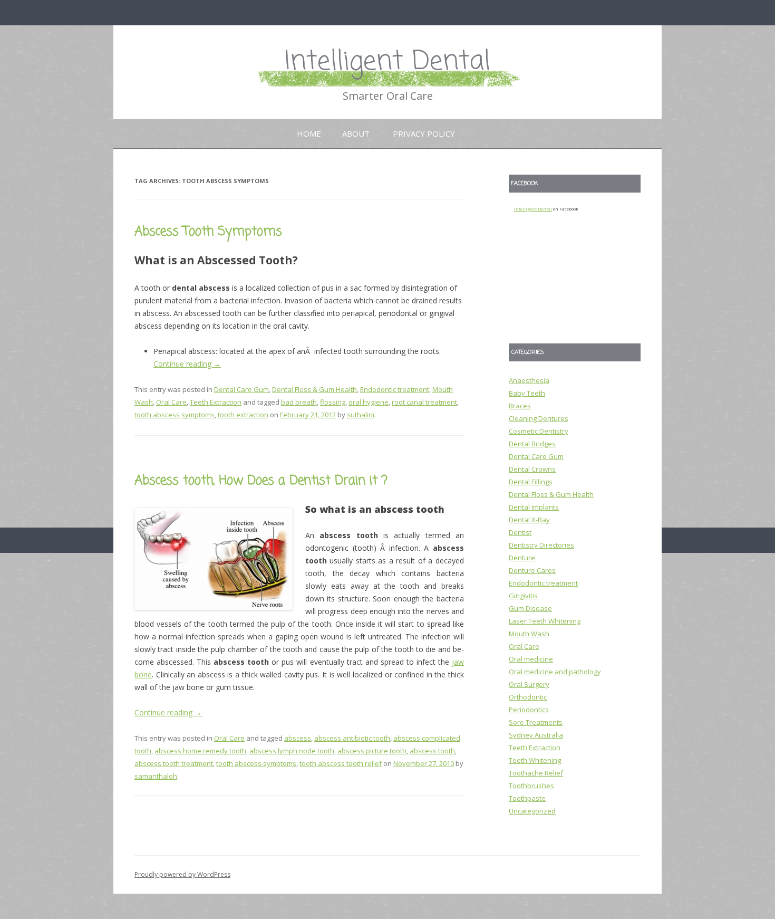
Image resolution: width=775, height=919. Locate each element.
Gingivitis (523, 595)
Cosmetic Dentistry (538, 431)
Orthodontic (528, 697)
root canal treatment (424, 402)
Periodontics (529, 709)
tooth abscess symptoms (174, 414)
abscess (297, 738)
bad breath (299, 402)
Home (309, 133)
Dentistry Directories (541, 545)
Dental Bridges (532, 443)
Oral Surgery (529, 684)
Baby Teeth (527, 393)
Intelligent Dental (387, 62)
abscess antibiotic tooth (352, 738)
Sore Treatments (536, 722)
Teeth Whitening (535, 760)
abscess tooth (432, 750)
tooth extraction (243, 414)
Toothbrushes (531, 785)
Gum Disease (530, 608)
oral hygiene (368, 402)
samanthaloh (155, 776)
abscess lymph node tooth (291, 750)
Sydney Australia (536, 735)
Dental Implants (534, 507)
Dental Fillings (531, 481)
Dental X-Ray (529, 519)
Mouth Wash (529, 633)
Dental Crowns (532, 469)
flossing (332, 402)
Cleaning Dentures (538, 418)
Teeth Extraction (215, 402)
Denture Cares (532, 570)
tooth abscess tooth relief (340, 763)
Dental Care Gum (241, 389)
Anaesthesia (529, 380)
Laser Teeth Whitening (544, 621)
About (356, 133)
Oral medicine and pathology (555, 671)
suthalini (360, 414)
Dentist (520, 532)
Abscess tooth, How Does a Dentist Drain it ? (261, 481)
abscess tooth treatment (173, 763)
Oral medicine (531, 659)
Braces (520, 405)
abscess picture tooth (371, 750)
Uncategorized (532, 811)
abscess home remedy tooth (200, 750)
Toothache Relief (536, 773)
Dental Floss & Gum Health (314, 389)
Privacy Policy (424, 133)
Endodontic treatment (394, 389)
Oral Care (171, 402)
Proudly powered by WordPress (182, 874)
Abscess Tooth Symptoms (208, 232)
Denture (522, 557)
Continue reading (187, 364)
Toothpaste (527, 798)
